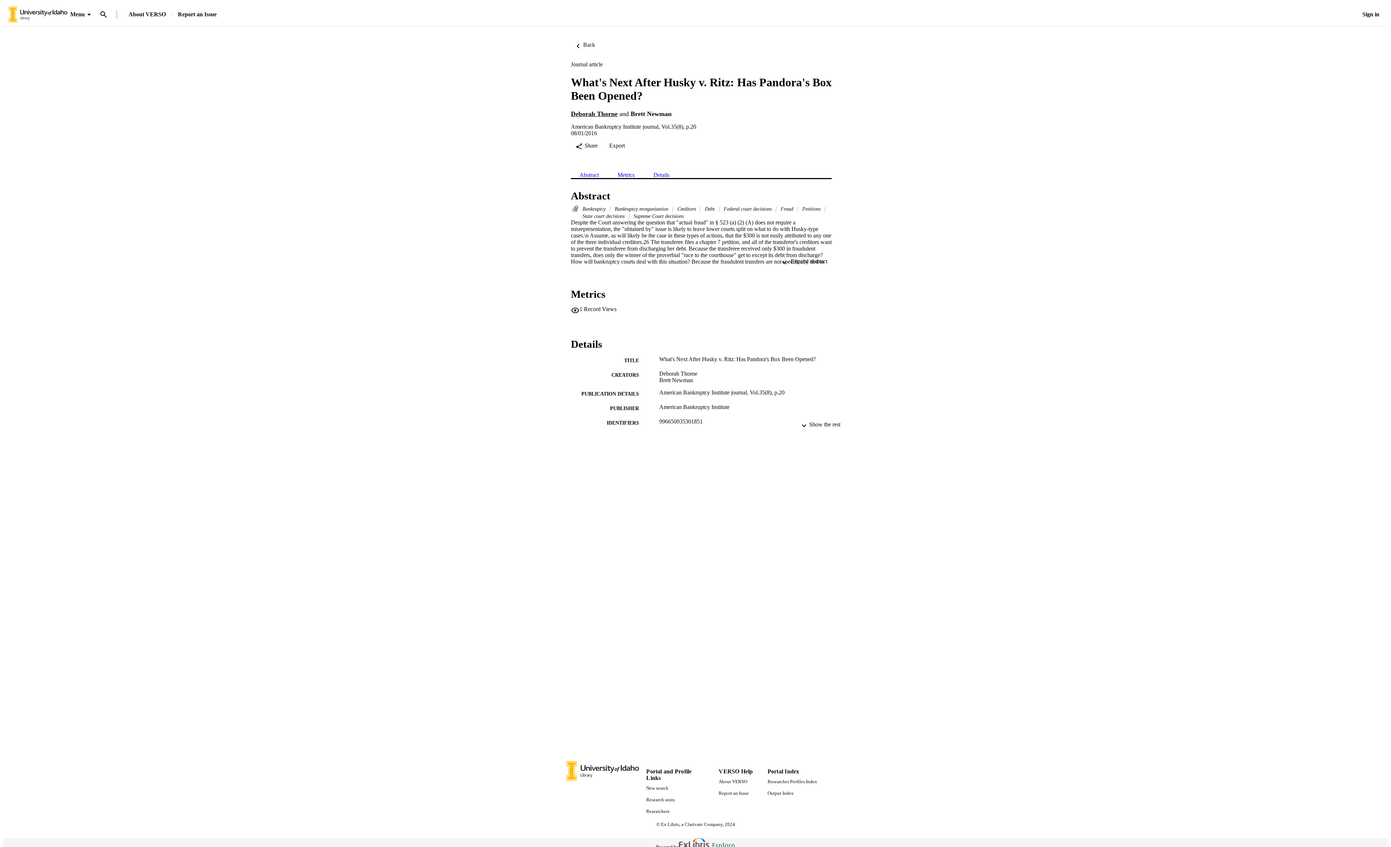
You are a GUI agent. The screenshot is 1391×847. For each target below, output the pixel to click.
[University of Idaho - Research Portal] (38, 15)
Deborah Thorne (594, 113)
